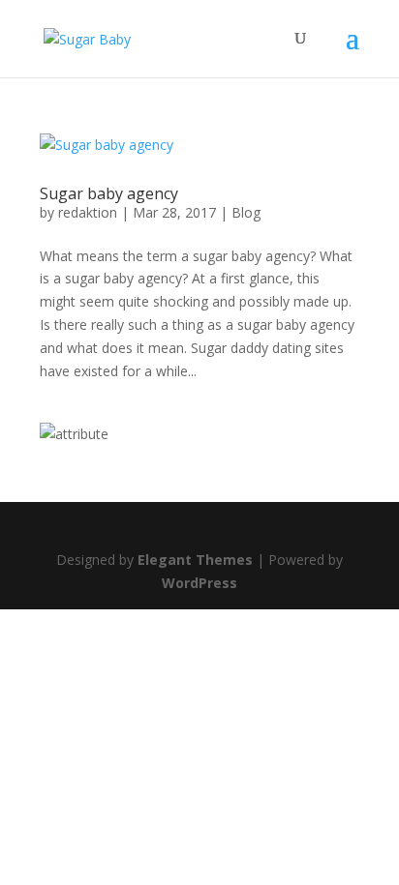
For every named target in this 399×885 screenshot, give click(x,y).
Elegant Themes (195, 559)
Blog (246, 212)
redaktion (87, 212)
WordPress (199, 583)
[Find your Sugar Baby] (74, 434)
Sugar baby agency (109, 193)
